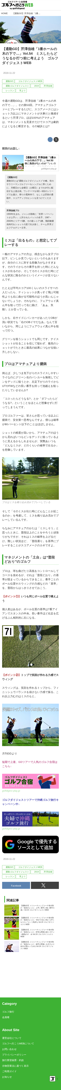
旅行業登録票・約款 (13, 1060)
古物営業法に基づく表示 (15, 1066)
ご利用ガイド (9, 1071)
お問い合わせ (9, 1049)
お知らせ (7, 1077)
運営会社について (11, 1038)
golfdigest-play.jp (11, 790)
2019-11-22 (9, 73)
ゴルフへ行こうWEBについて (18, 1043)
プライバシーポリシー (14, 1054)
